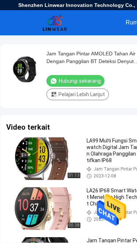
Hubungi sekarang (80, 81)
